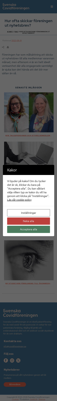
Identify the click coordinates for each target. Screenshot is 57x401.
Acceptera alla (28, 229)
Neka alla (28, 221)
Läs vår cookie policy (19, 199)
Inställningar (28, 213)
